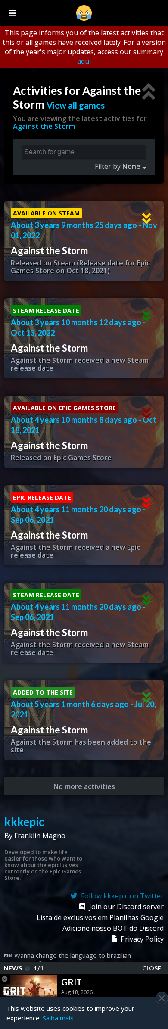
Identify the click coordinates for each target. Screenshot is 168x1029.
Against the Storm (44, 126)
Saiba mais (58, 1017)
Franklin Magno (39, 835)
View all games (76, 105)
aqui (84, 61)
